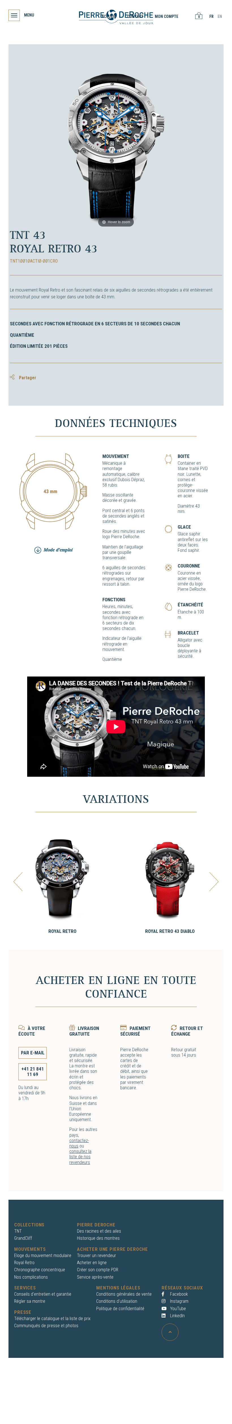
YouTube (177, 1308)
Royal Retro (62, 931)
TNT (18, 1231)
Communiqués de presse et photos (46, 1325)
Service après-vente (95, 1277)
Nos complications (31, 1277)
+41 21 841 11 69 (33, 1071)
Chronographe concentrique (39, 1269)
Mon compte (166, 16)
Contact (135, 16)
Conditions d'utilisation (116, 1301)
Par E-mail (32, 1053)
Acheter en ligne (92, 1262)
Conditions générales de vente (124, 1294)
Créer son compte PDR (97, 1269)
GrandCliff (23, 1238)
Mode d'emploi (58, 550)
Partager (27, 377)
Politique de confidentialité (120, 1308)
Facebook (178, 1294)
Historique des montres (98, 1238)
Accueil (109, 16)
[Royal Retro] (62, 879)
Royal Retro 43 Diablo (170, 931)
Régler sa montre (29, 1301)
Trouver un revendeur (96, 1255)
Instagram (178, 1301)
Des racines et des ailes (99, 1231)
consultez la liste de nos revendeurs (80, 1157)
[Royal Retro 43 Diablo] (169, 879)
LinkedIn (177, 1315)
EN (220, 16)
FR (211, 16)
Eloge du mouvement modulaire (42, 1255)
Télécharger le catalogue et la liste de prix (52, 1318)
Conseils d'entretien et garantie (42, 1294)
